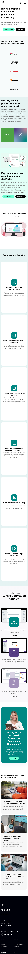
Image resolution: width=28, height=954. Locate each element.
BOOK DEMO (14, 758)
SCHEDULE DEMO (9, 29)
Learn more (14, 635)
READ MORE (20, 29)
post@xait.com (8, 914)
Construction (16, 946)
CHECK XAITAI (20, 196)
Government (16, 948)
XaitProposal (4, 946)
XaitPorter (3, 941)
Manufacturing (17, 941)
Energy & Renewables (18, 944)
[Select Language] (20, 3)
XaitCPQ (3, 944)
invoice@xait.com (9, 916)
